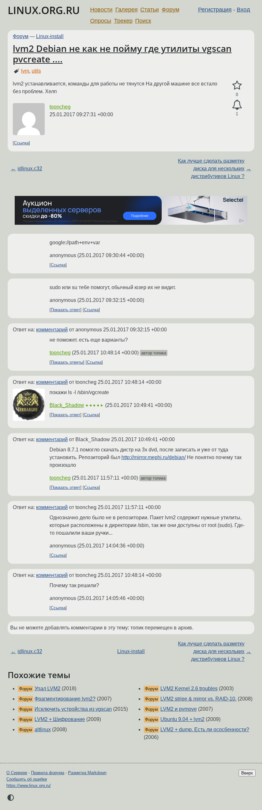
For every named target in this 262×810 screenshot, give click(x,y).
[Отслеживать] (237, 105)
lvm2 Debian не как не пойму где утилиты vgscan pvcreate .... (122, 53)
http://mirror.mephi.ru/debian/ (153, 457)
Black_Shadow (67, 405)
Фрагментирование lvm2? (65, 698)
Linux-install (50, 36)
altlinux (43, 729)
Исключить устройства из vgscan (73, 709)
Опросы (100, 21)
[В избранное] (237, 85)
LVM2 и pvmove (178, 709)
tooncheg (60, 106)
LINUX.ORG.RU (44, 10)
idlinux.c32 (30, 168)
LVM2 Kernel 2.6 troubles (189, 688)
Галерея (126, 9)
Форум (170, 9)
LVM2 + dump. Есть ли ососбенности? (204, 729)
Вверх (247, 773)
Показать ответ (65, 309)
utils (36, 71)
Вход (243, 9)
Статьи (149, 9)
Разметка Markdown (87, 772)
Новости (101, 9)
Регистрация (215, 9)
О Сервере (16, 772)
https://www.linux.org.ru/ (28, 785)
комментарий (52, 329)
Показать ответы (67, 362)
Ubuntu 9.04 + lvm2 (182, 719)
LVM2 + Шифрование (60, 719)
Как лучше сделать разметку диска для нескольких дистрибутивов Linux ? (211, 168)
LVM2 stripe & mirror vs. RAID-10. (198, 698)
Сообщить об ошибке (26, 779)
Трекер (123, 21)
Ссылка (21, 143)
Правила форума (47, 772)
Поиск (143, 21)
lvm (25, 71)
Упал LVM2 (47, 688)
